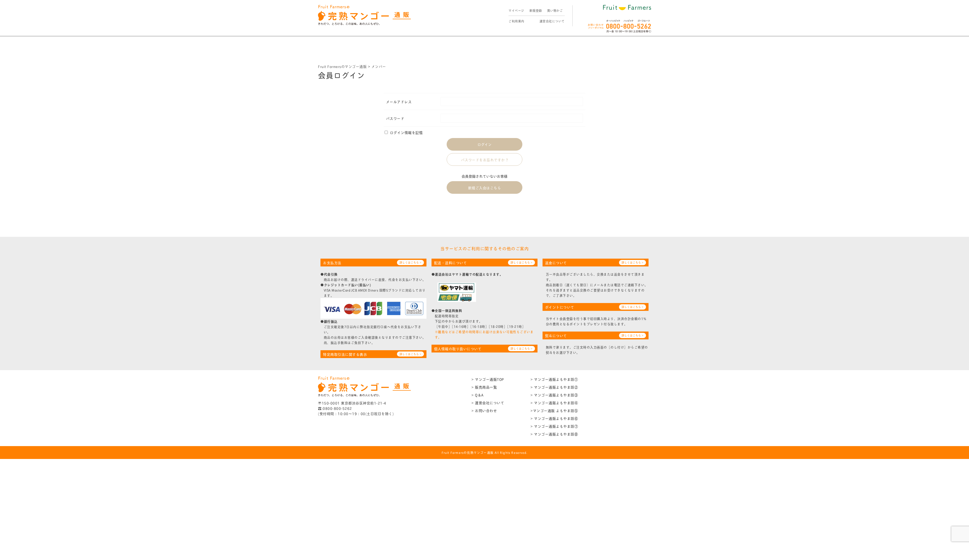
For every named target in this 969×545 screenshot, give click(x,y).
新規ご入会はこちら (484, 187)
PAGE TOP (944, 524)
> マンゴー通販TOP (487, 379)
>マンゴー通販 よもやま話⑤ (554, 410)
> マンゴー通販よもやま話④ (554, 402)
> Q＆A (477, 394)
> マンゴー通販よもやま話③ (554, 394)
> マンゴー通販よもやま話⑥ (554, 418)
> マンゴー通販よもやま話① (554, 379)
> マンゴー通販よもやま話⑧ (554, 434)
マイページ (516, 10)
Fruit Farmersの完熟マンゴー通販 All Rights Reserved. (485, 452)
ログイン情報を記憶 (406, 132)
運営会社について (552, 21)
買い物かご (555, 10)
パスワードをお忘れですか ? (484, 159)
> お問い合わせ (484, 410)
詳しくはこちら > (410, 262)
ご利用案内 (516, 21)
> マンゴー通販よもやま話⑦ (554, 426)
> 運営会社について (487, 402)
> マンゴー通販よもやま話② (554, 387)
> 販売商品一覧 (484, 387)
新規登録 (535, 10)
